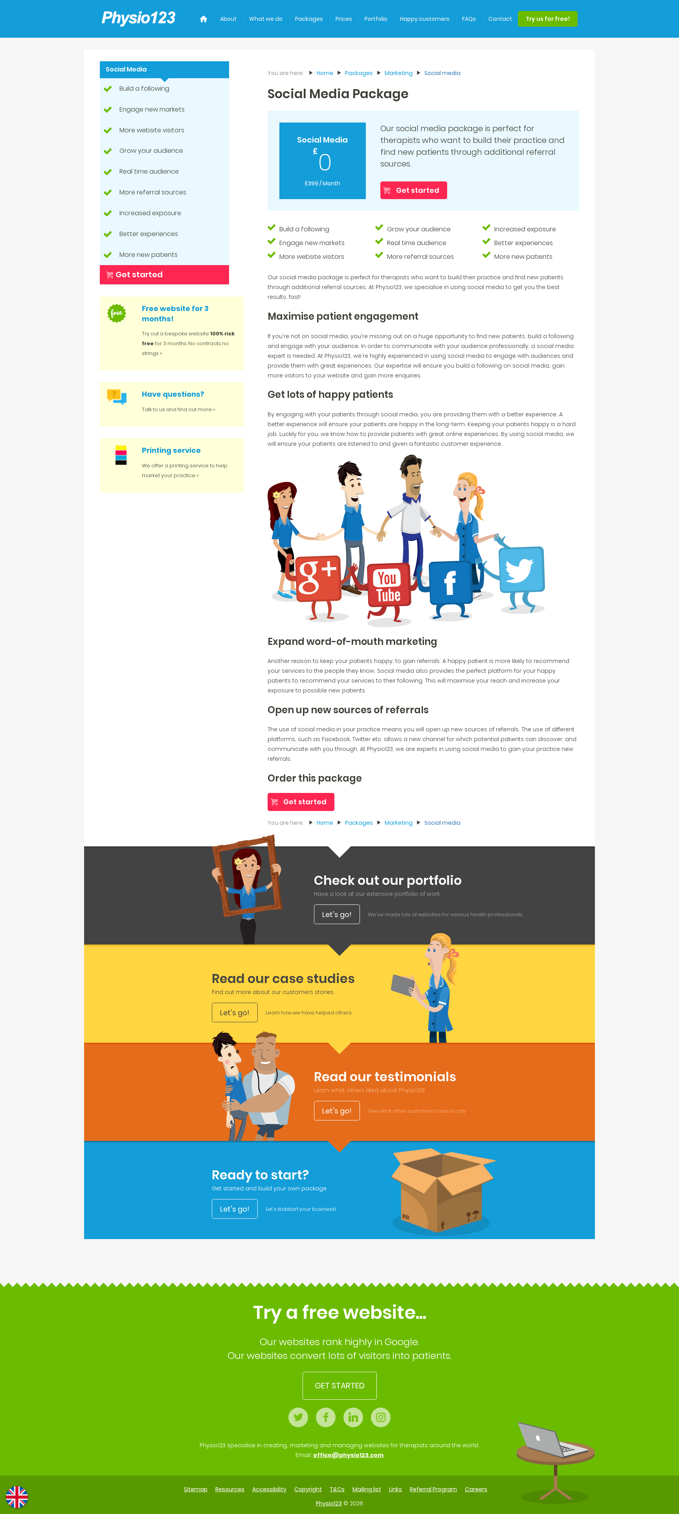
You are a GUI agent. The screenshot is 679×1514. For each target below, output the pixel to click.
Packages (309, 19)
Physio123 (329, 1503)
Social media (442, 73)
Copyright (308, 1489)
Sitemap (195, 1489)
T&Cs (337, 1489)
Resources (229, 1489)
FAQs (469, 19)
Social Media (126, 69)
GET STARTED (340, 1385)
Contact (500, 19)
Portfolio (376, 19)
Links (395, 1489)
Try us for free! (548, 19)
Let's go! (337, 914)
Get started (139, 274)
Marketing (399, 73)
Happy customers (425, 19)
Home (325, 73)
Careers (476, 1489)
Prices (344, 19)
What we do (266, 19)
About (228, 19)
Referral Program (433, 1489)
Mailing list (366, 1489)
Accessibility (269, 1489)
